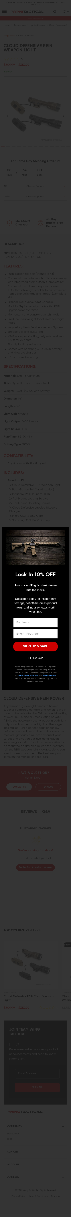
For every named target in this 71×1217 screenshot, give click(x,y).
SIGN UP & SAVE (35, 646)
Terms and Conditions (28, 676)
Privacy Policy (49, 676)
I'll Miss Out (35, 658)
